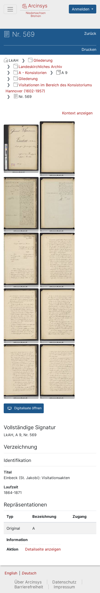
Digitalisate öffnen (27, 408)
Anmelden (81, 9)
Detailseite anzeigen (43, 549)
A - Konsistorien (33, 72)
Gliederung (42, 60)
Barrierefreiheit (28, 586)
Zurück (90, 33)
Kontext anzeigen (77, 113)
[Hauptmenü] (10, 9)
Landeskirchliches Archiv (40, 66)
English (11, 573)
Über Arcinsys (28, 582)
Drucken (89, 49)
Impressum (64, 586)
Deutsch (29, 573)
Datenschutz (64, 582)
